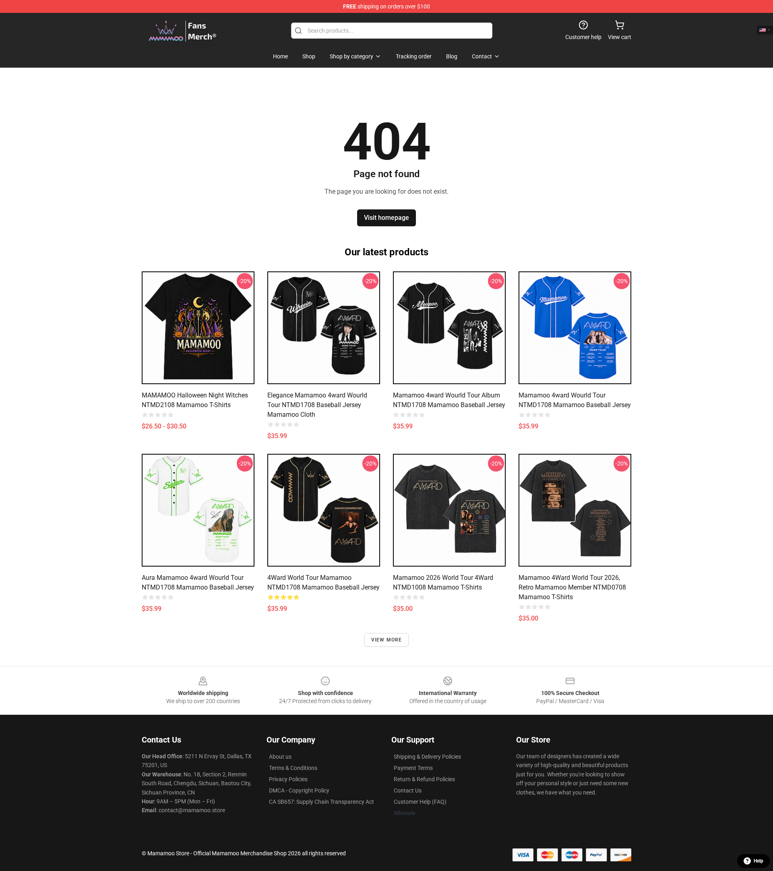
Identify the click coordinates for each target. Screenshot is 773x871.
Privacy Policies (288, 779)
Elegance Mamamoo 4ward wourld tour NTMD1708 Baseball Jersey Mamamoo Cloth (317, 404)
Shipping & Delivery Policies (427, 756)
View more (386, 640)
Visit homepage (386, 217)
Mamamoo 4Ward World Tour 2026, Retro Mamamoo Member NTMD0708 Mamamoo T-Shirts (572, 587)
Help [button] (758, 861)
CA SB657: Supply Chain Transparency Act (321, 802)
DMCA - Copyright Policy (299, 790)
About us (280, 756)
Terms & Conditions (293, 768)
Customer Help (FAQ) (420, 802)
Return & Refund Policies (424, 779)
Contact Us (408, 790)
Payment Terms (413, 768)
